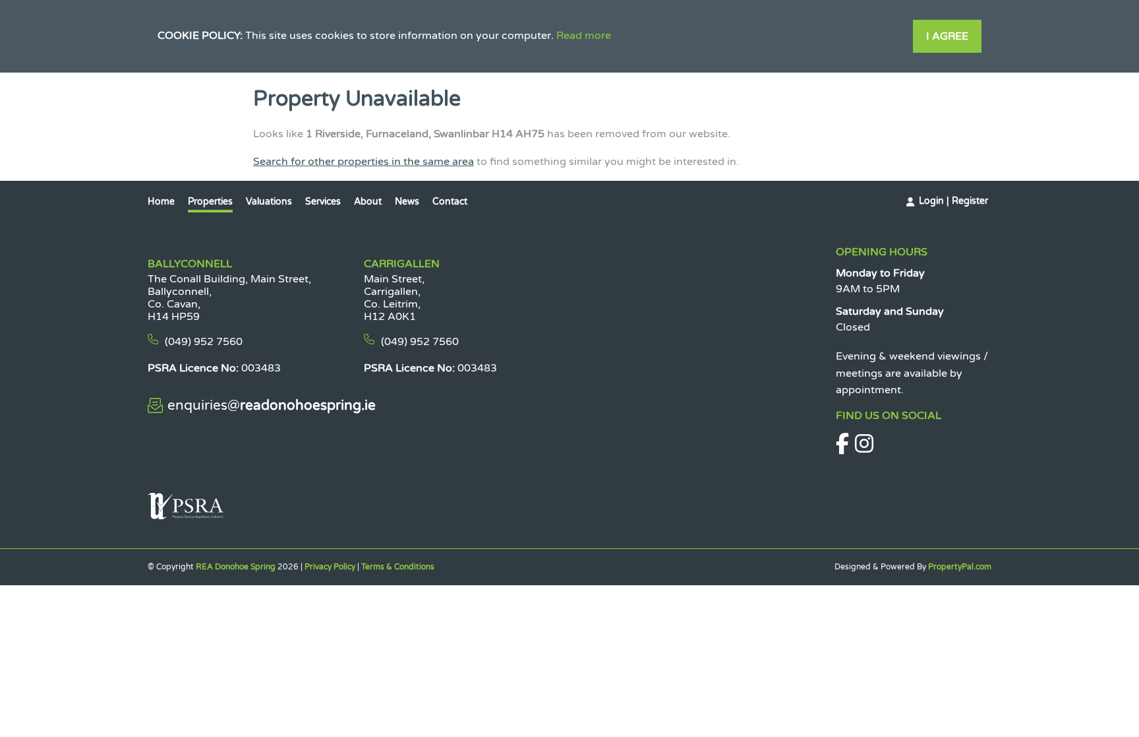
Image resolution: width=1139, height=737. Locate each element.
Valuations (269, 201)
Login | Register (953, 201)
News (407, 201)
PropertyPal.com (959, 566)
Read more (583, 35)
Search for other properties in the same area (363, 161)
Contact (449, 201)
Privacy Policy (330, 566)
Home (161, 201)
